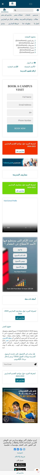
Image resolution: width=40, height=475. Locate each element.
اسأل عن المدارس (7, 19)
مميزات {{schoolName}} (26, 47)
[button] (15, 10)
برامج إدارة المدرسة (26, 19)
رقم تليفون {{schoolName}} (25, 40)
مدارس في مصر (6, 15)
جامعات (27, 15)
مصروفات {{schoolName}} (25, 45)
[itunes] (20, 465)
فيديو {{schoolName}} (26, 52)
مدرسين (35, 15)
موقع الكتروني (7, 338)
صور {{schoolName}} (27, 50)
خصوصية (20, 453)
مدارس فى (20, 151)
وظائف (16, 19)
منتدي (3, 23)
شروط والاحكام (20, 456)
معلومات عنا (26, 23)
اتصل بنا (36, 23)
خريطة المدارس (13, 23)
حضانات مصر (18, 15)
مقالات (36, 19)
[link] (15, 449)
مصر (7, 340)
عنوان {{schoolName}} (26, 43)
